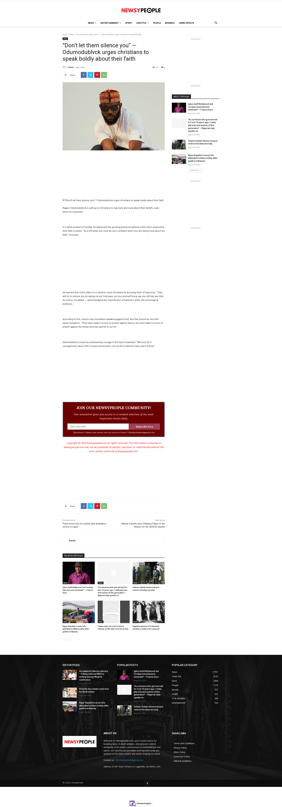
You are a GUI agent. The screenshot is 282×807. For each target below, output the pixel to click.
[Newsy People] (141, 10)
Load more (194, 170)
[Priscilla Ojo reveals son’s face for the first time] (70, 693)
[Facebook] (84, 75)
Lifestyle (141, 22)
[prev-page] (64, 639)
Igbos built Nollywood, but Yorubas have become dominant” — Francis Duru (78, 590)
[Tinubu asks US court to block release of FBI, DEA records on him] (114, 612)
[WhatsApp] (104, 75)
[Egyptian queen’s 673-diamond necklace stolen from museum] (149, 612)
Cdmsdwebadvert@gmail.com (129, 760)
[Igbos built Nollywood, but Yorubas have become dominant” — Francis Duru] (79, 573)
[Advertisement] (114, 174)
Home (65, 34)
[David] (64, 67)
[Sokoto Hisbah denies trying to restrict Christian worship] (149, 573)
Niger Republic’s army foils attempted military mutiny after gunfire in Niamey (76, 629)
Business (170, 22)
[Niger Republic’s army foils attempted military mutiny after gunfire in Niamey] (79, 612)
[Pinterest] (97, 75)
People (157, 22)
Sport (128, 22)
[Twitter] (90, 75)
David (71, 67)
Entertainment (110, 22)
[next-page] (69, 639)
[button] (215, 23)
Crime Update (186, 22)
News (91, 22)
